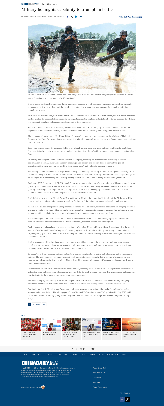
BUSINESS (48, 354)
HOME (26, 354)
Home (44, 4)
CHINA (33, 354)
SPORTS (84, 354)
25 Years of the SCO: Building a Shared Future (130, 334)
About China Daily (99, 368)
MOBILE (125, 354)
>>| (44, 305)
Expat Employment (100, 387)
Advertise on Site (99, 373)
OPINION (92, 354)
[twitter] (71, 16)
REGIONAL (100, 354)
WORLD (40, 354)
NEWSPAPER (111, 354)
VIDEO (75, 354)
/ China (48, 4)
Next (38, 305)
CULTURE (58, 354)
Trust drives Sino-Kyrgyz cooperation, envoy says (29, 334)
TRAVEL (66, 354)
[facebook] (66, 16)
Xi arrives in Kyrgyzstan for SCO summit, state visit (91, 334)
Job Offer (96, 382)
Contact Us (97, 377)
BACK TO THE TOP (82, 349)
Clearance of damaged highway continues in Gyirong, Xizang (70, 334)
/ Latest (54, 4)
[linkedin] (75, 16)
